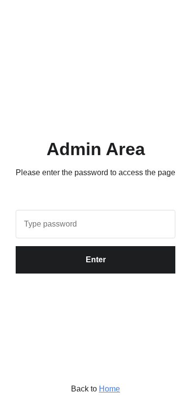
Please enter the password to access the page (95, 172)
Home (109, 389)
